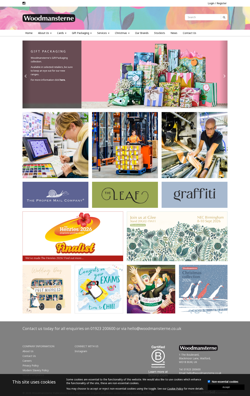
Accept (226, 387)
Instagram (81, 351)
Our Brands (142, 33)
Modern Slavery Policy (36, 370)
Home (29, 33)
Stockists (159, 33)
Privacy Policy (31, 365)
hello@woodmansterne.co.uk (154, 328)
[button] (27, 74)
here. (63, 79)
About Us (28, 351)
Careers (27, 360)
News (174, 33)
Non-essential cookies (225, 381)
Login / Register (217, 3)
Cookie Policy (175, 388)
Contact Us (189, 33)
